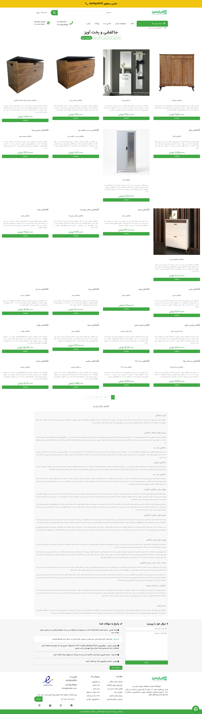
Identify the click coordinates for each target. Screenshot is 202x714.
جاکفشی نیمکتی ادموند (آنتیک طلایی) (25, 100)
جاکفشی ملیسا (25, 216)
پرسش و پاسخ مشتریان (114, 699)
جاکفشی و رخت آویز (155, 28)
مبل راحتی (96, 688)
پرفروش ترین (86, 37)
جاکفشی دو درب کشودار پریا (76, 136)
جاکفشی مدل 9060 (126, 367)
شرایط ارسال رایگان (116, 681)
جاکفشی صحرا (76, 331)
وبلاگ (97, 23)
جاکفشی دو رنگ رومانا (176, 367)
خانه (132, 23)
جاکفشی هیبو (126, 295)
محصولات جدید (120, 23)
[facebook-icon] (50, 705)
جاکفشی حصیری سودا (25, 136)
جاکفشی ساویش (177, 100)
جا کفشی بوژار (126, 100)
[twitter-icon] (71, 705)
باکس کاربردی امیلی (126, 331)
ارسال (147, 662)
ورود (37, 12)
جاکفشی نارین (177, 295)
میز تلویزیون (96, 681)
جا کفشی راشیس (76, 367)
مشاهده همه (116, 667)
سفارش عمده (118, 692)
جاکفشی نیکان (177, 136)
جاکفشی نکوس (25, 331)
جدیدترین (116, 37)
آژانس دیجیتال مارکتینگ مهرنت (89, 711)
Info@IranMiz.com (69, 688)
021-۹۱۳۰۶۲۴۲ (61, 22)
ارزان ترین (106, 37)
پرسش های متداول (116, 695)
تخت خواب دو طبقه (93, 692)
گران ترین (96, 37)
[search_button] (54, 12)
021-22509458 (62, 24)
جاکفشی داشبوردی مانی (177, 259)
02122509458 (71, 685)
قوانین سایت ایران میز (115, 688)
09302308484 (39, 22)
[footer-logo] (159, 679)
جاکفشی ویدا (76, 295)
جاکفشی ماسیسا (25, 367)
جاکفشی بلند (126, 180)
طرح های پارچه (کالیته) (114, 685)
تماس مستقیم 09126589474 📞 (101, 4)
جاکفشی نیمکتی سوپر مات (75, 216)
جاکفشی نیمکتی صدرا (75, 100)
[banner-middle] (101, 406)
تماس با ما (107, 23)
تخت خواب (96, 685)
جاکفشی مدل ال (25, 295)
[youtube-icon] (61, 705)
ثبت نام (44, 12)
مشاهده (176, 118)
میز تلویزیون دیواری (93, 699)
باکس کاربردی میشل (176, 331)
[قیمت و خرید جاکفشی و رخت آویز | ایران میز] (40, 130)
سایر (88, 23)
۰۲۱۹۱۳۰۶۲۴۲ (71, 681)
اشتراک (38, 699)
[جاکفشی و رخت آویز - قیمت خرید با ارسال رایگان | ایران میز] (176, 72)
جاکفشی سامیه (126, 216)
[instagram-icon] (39, 705)
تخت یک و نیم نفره (93, 695)
